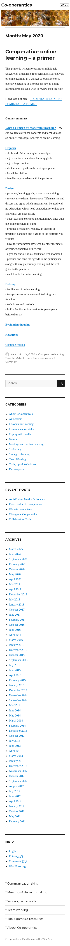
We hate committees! (20, 509)
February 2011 (17, 821)
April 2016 (15, 634)
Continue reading (15, 344)
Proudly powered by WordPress (37, 939)
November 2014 (18, 695)
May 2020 (15, 574)
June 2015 (15, 670)
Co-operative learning (51, 354)
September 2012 (18, 781)
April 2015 (15, 675)
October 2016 (17, 624)
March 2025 (16, 549)
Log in (13, 851)
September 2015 (18, 660)
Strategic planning (19, 454)
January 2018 (16, 604)
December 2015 (18, 649)
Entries (16, 856)
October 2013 (17, 735)
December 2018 (18, 594)
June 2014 (15, 710)
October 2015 (17, 654)
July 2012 (14, 791)
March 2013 (16, 755)
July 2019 (14, 584)
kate (13, 354)
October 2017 (17, 609)
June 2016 (15, 629)
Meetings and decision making (26, 444)
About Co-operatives (21, 413)
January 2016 (16, 644)
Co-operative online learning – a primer (30, 54)
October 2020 (17, 569)
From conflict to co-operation (25, 504)
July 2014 (14, 705)
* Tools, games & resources (24, 919)
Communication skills (21, 429)
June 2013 (15, 745)
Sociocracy (15, 449)
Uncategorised (42, 358)
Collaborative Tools (20, 519)
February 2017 (17, 619)
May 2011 (14, 816)
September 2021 (18, 559)
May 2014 (15, 715)
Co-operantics (16, 5)
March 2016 (16, 639)
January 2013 (16, 760)
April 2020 (15, 579)
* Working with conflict (21, 901)
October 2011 (16, 811)
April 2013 (15, 750)
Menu (64, 5)
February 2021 (17, 564)
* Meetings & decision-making (26, 892)
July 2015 (14, 665)
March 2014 (16, 720)
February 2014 (17, 725)
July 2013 (14, 740)
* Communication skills (21, 883)
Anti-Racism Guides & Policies (27, 499)
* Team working (16, 910)
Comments (18, 861)
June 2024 (15, 554)
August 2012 (16, 786)
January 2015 (16, 685)
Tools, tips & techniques (18, 358)
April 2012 (15, 801)
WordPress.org (17, 866)
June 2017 (15, 614)
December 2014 (18, 690)
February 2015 (17, 680)
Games (13, 439)
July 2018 (14, 599)
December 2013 (18, 730)
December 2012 (18, 765)
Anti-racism (15, 418)
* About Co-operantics (21, 927)
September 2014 (18, 700)
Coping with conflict (20, 434)
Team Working (17, 459)
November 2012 (18, 771)
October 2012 (17, 776)
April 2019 (15, 589)
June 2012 (15, 796)
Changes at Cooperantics (23, 514)
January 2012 (16, 806)
